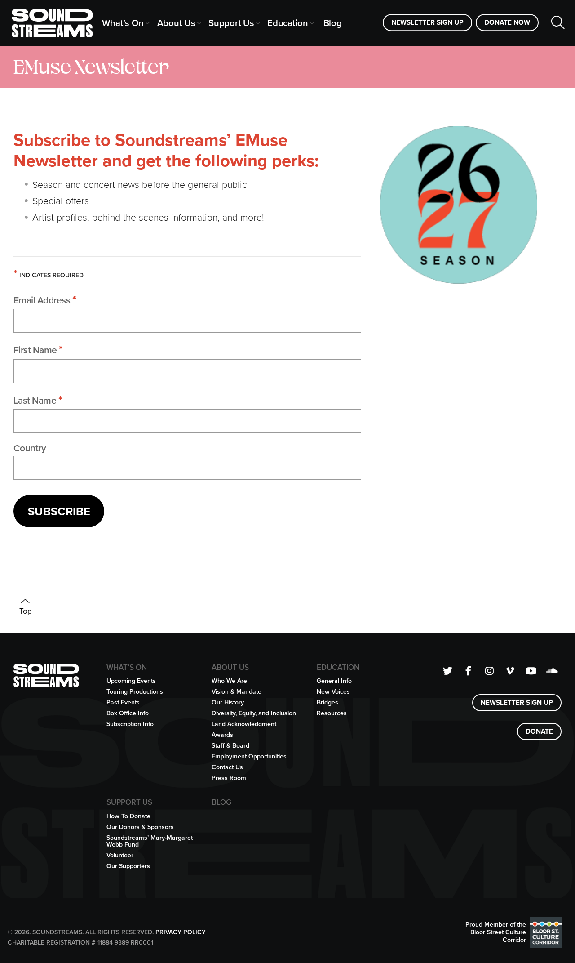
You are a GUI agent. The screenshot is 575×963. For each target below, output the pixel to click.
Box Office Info (127, 713)
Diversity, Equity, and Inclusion (254, 713)
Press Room (229, 778)
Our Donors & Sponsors (140, 827)
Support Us (231, 23)
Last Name (37, 399)
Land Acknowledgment (244, 724)
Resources (332, 713)
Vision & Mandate (236, 691)
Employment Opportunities (249, 756)
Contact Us (227, 767)
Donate (539, 731)
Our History (228, 702)
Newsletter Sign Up (427, 22)
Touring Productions (134, 691)
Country (29, 448)
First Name (38, 349)
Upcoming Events (131, 681)
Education (287, 23)
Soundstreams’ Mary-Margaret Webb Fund (149, 841)
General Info (334, 681)
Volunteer (119, 855)
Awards (222, 735)
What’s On (123, 23)
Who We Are (229, 681)
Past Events (123, 702)
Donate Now (507, 22)
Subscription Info (130, 724)
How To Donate (128, 816)
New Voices (333, 691)
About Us (176, 23)
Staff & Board (230, 745)
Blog (332, 23)
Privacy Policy (180, 932)
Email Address (44, 299)
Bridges (327, 702)
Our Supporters (128, 866)
